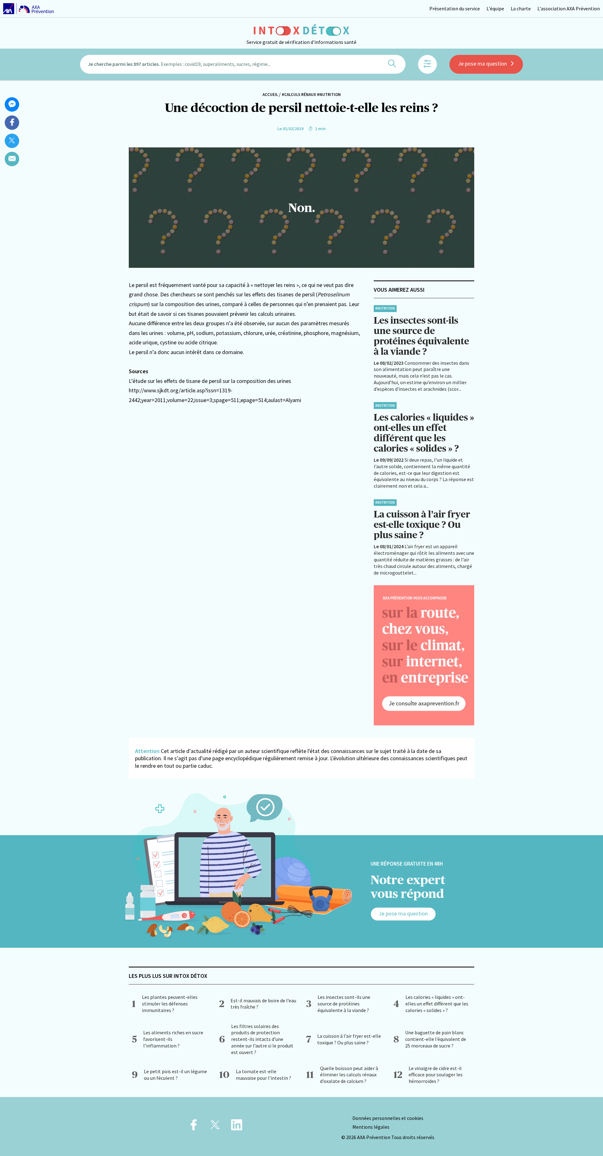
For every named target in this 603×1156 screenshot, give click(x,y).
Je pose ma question (482, 63)
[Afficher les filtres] (427, 64)
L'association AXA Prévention (568, 8)
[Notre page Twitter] (215, 1126)
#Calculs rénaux (299, 95)
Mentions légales (370, 1127)
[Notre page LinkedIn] (236, 1126)
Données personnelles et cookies (387, 1118)
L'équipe (495, 8)
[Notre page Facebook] (193, 1126)
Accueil (270, 94)
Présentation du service (454, 8)
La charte (521, 8)
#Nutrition (329, 95)
